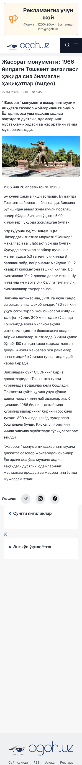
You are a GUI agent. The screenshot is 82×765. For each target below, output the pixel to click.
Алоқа (50, 762)
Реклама (67, 762)
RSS (36, 762)
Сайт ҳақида (18, 762)
